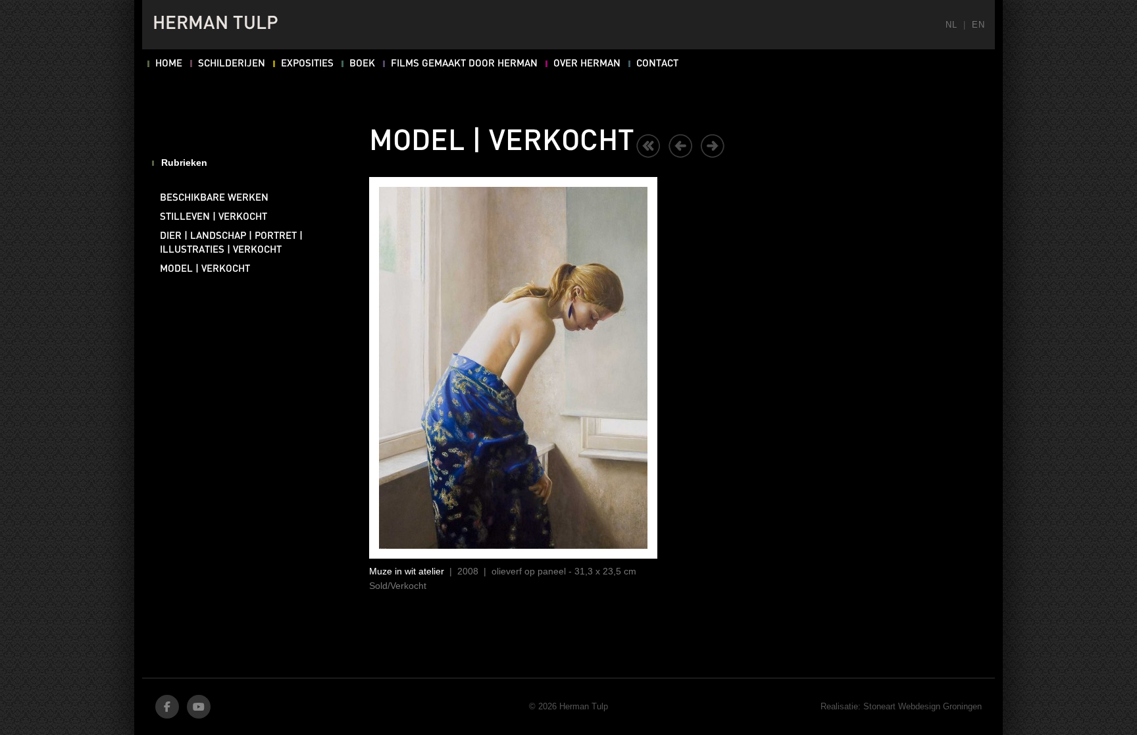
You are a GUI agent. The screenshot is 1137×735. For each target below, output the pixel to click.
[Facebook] (167, 707)
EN (978, 25)
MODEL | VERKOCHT (205, 269)
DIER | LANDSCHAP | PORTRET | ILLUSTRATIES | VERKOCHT (231, 243)
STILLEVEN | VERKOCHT (213, 217)
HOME (168, 63)
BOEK (362, 63)
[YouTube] (199, 707)
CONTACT (657, 63)
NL (951, 25)
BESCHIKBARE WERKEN (214, 198)
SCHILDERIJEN (231, 63)
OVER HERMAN (586, 63)
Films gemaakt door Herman (464, 63)
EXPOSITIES (307, 63)
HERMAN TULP (215, 24)
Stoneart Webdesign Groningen (922, 706)
